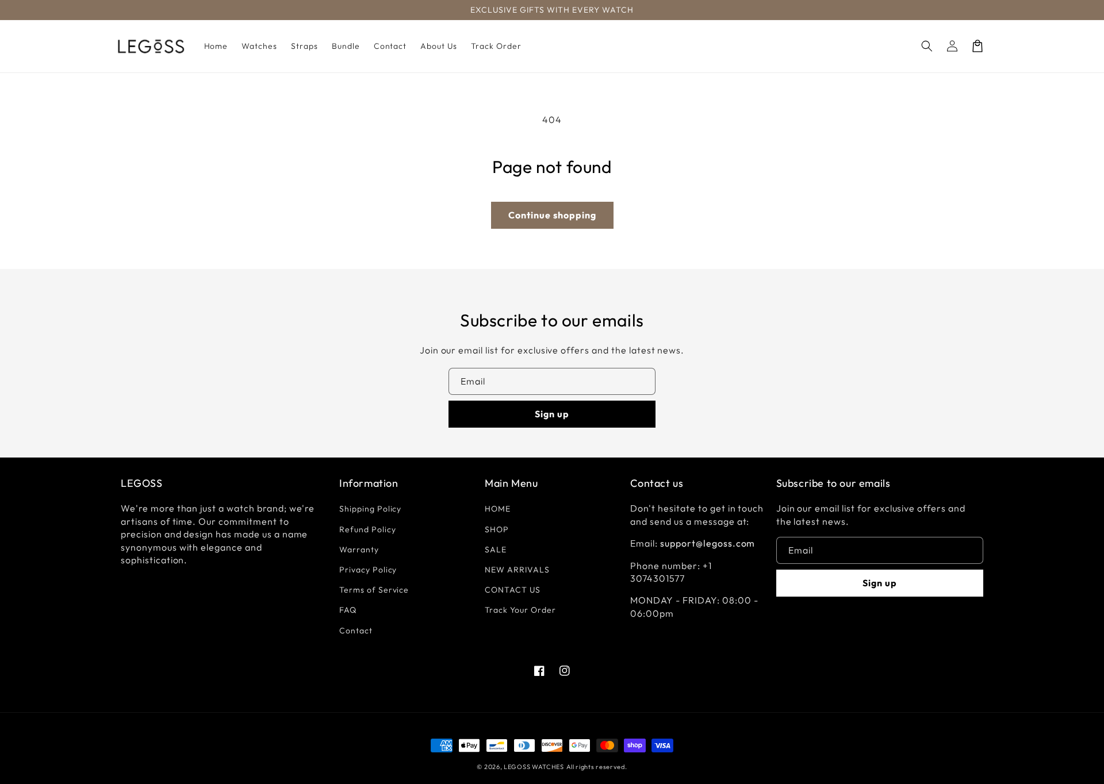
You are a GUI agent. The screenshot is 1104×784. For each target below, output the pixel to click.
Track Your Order (520, 610)
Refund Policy (367, 529)
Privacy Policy (368, 569)
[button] (927, 46)
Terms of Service (374, 590)
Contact (356, 630)
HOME (498, 509)
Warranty (359, 549)
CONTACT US (512, 590)
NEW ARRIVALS (517, 569)
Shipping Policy (370, 509)
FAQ (347, 610)
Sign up (552, 414)
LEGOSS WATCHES (534, 767)
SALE (496, 549)
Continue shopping (552, 215)
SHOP (497, 529)
